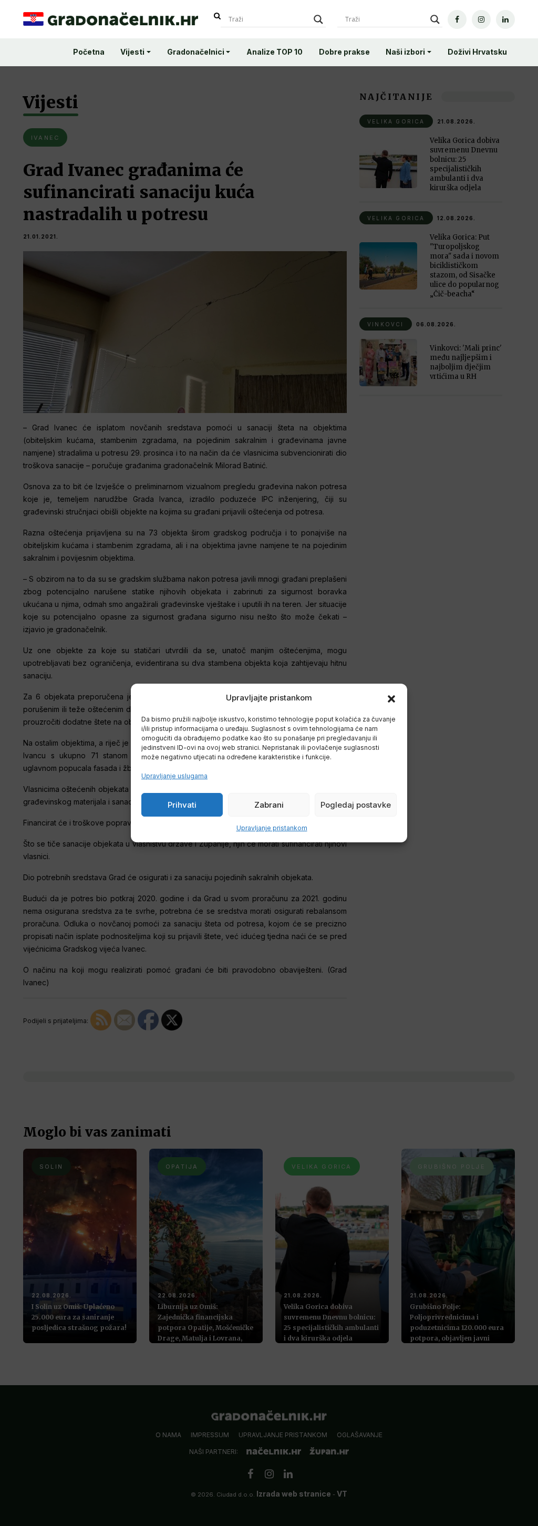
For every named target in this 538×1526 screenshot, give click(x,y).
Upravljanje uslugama (174, 776)
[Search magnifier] (318, 19)
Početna (89, 51)
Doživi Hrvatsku (477, 51)
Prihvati (182, 805)
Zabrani (269, 805)
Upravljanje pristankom (271, 828)
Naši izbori (405, 51)
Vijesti (132, 51)
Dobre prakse (344, 51)
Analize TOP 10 (274, 51)
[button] (391, 698)
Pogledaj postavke (355, 805)
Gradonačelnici (195, 51)
